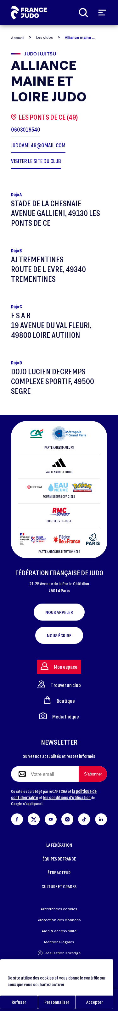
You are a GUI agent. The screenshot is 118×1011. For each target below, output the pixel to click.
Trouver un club (66, 685)
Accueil (17, 38)
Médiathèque (65, 716)
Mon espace (65, 667)
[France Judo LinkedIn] (101, 818)
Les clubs (44, 37)
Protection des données (59, 920)
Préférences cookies (59, 909)
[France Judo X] (34, 818)
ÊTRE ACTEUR (59, 872)
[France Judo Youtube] (51, 818)
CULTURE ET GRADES (59, 886)
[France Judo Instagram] (67, 818)
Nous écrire (59, 635)
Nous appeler (59, 612)
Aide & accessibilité (59, 931)
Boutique (66, 701)
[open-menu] (102, 12)
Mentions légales (59, 942)
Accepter (94, 1002)
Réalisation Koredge (63, 953)
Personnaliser (56, 1002)
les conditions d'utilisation (67, 797)
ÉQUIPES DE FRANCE (59, 858)
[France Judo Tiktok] (84, 818)
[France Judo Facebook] (17, 818)
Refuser (19, 1002)
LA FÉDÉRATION (59, 845)
